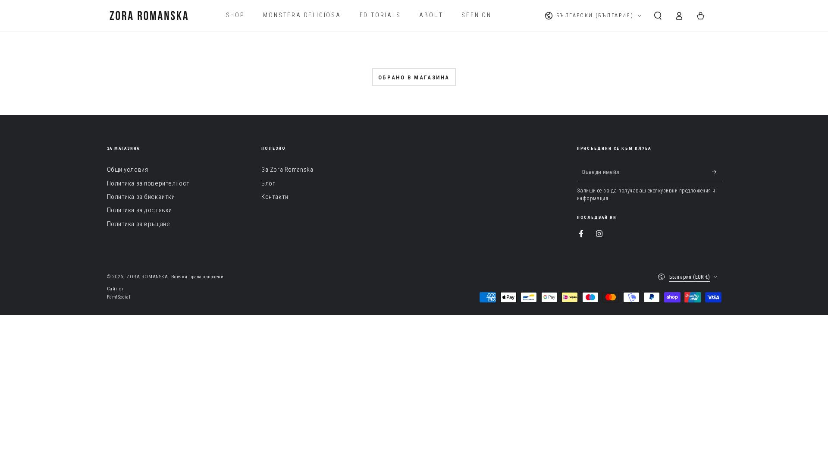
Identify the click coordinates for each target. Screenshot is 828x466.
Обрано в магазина (414, 77)
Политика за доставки (139, 210)
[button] (657, 15)
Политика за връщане (138, 224)
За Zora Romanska (287, 169)
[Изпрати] (716, 172)
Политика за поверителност (148, 183)
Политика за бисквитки (141, 197)
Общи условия (127, 169)
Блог (268, 183)
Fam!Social (119, 297)
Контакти (275, 197)
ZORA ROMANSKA (147, 277)
